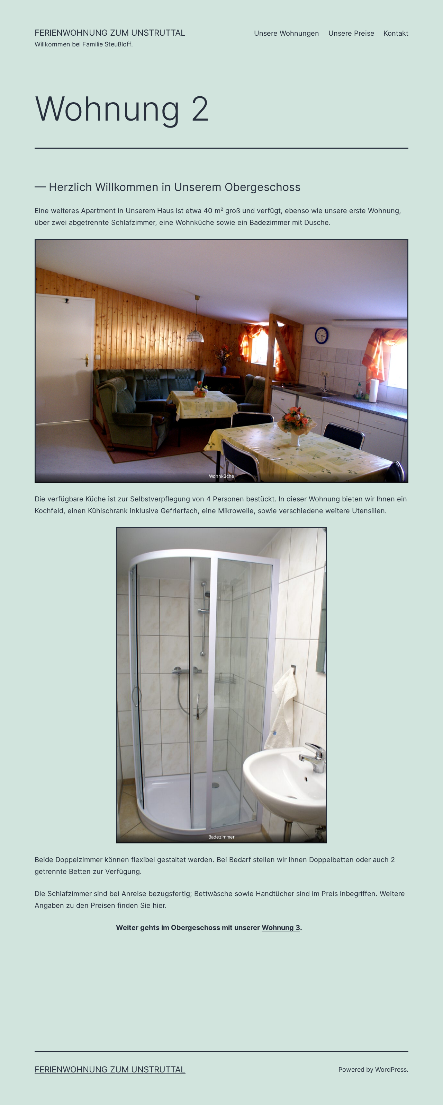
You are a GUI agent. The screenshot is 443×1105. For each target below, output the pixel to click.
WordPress (391, 1069)
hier (158, 905)
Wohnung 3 (281, 927)
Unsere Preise (351, 33)
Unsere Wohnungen (286, 33)
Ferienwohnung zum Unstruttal (110, 33)
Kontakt (395, 33)
